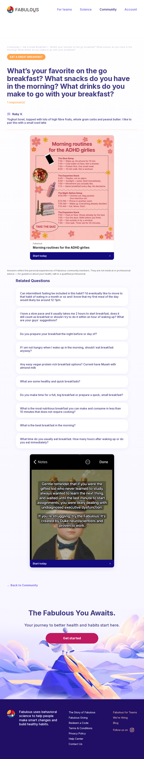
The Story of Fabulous (82, 712)
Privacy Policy (77, 733)
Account (131, 9)
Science (86, 9)
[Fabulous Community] (23, 9)
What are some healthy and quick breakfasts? (50, 381)
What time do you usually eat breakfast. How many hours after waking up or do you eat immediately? (71, 440)
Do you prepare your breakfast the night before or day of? (58, 334)
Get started (72, 638)
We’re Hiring (120, 717)
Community (108, 9)
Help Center (76, 738)
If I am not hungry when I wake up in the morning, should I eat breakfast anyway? (66, 349)
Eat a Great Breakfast (34, 47)
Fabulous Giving (78, 717)
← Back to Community (22, 585)
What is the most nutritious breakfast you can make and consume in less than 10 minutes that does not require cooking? (70, 410)
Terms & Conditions (80, 728)
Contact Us (75, 744)
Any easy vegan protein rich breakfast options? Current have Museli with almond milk (68, 366)
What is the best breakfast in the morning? (48, 425)
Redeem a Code (79, 723)
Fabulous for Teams (125, 712)
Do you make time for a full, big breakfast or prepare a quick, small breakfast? (71, 395)
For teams (64, 9)
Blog (115, 723)
